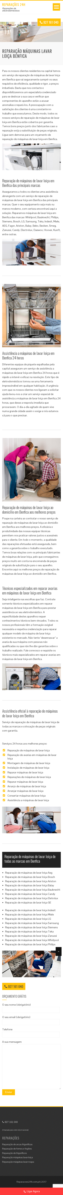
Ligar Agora (33, 1191)
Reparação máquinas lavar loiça (17, 1157)
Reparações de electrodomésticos (10, 9)
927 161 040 (50, 22)
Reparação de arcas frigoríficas (17, 1144)
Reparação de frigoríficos (14, 1153)
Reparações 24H (13, 4)
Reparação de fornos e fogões (17, 1148)
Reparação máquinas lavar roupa (18, 1161)
